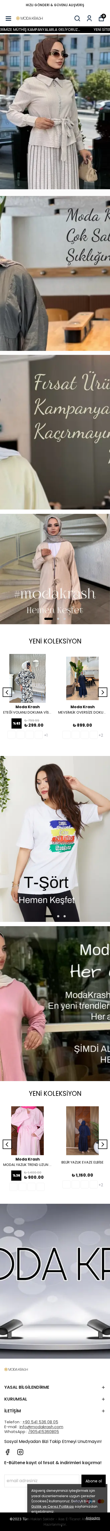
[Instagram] (20, 1452)
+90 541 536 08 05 (40, 1422)
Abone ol (93, 1481)
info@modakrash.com (41, 1427)
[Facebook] (7, 1452)
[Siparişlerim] (89, 18)
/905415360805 (43, 1431)
